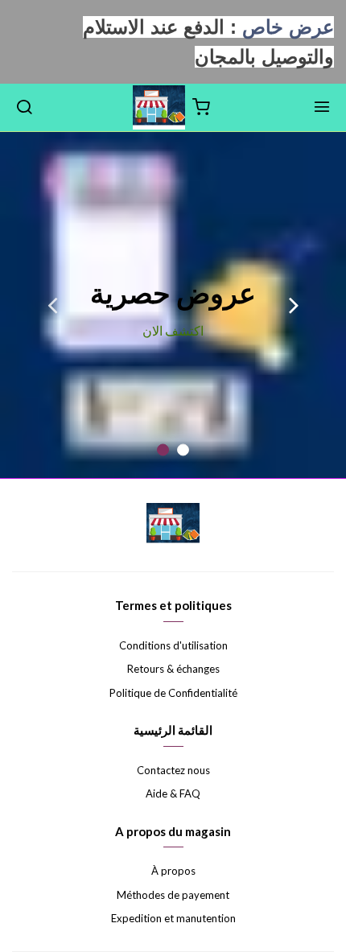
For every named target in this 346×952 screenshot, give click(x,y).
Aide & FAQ (173, 793)
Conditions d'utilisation (173, 645)
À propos (173, 870)
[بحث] (24, 108)
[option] (173, 305)
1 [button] (183, 450)
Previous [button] (294, 305)
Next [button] (52, 305)
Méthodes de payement (173, 894)
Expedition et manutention (173, 918)
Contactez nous (173, 770)
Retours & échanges (173, 668)
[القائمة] (322, 108)
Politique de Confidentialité (173, 692)
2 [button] (163, 450)
